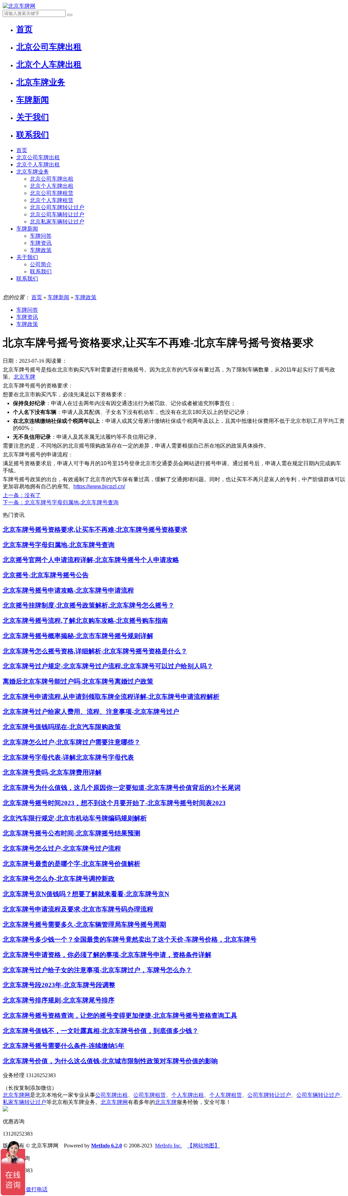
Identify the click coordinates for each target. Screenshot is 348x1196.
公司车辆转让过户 (318, 1095)
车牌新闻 (27, 229)
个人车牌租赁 (225, 1095)
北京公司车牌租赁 (51, 193)
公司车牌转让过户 (269, 1095)
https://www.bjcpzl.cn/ (99, 486)
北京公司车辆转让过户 (57, 214)
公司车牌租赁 (149, 1095)
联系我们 (41, 271)
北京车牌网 (16, 1095)
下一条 (61, 502)
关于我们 (27, 257)
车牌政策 (41, 250)
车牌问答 (41, 236)
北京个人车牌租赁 (51, 200)
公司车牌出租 (111, 1095)
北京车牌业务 (32, 172)
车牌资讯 (41, 243)
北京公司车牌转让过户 (57, 207)
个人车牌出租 (187, 1095)
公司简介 (41, 264)
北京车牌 (24, 377)
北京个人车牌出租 (38, 164)
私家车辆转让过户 (24, 1102)
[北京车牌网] (19, 6)
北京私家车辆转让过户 (57, 221)
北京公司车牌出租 (38, 157)
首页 (21, 150)
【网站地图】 (203, 1145)
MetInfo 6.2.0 (106, 1145)
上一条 (22, 495)
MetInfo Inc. (168, 1145)
